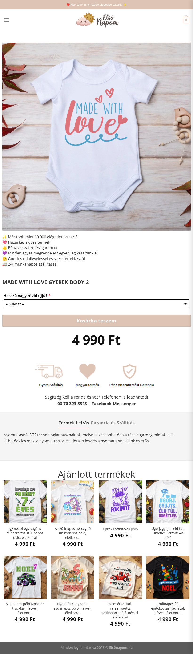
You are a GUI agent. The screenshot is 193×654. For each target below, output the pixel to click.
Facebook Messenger (114, 403)
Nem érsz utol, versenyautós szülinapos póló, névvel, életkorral (120, 610)
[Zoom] (8, 225)
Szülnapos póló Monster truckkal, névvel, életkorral (25, 608)
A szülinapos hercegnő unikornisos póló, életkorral (73, 533)
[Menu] (6, 20)
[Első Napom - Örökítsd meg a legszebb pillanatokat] (96, 20)
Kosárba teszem (96, 320)
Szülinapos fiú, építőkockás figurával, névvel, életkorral (168, 608)
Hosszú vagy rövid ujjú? (27, 295)
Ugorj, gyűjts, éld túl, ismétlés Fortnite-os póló (168, 533)
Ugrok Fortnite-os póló (120, 529)
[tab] (74, 422)
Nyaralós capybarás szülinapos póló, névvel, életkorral (73, 608)
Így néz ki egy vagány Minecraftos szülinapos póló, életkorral (25, 533)
